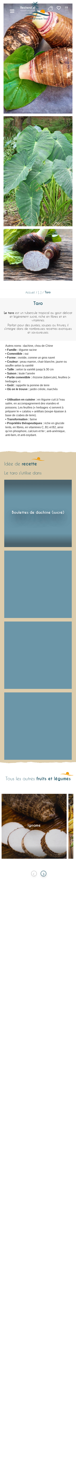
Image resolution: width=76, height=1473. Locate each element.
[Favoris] (59, 7)
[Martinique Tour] (38, 11)
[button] (66, 8)
